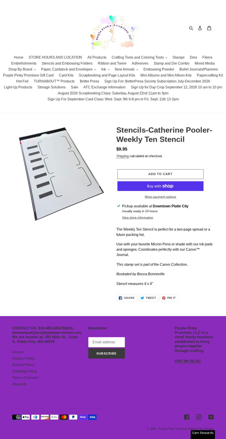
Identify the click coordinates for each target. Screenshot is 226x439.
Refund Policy (23, 365)
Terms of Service (25, 378)
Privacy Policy (23, 358)
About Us (19, 384)
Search (17, 352)
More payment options (160, 197)
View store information (137, 217)
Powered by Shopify (201, 428)
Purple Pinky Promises (173, 428)
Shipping (122, 156)
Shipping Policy (24, 371)
